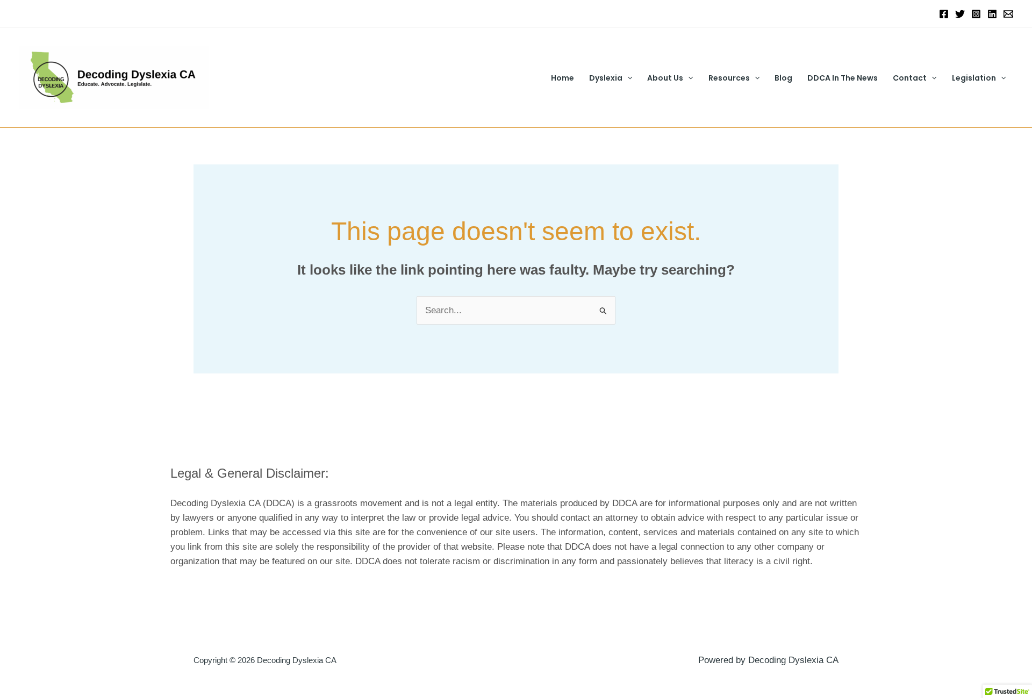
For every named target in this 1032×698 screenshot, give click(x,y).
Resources (729, 78)
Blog (783, 78)
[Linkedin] (992, 14)
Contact (910, 78)
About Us (665, 78)
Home (562, 78)
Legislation (974, 78)
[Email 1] (1008, 14)
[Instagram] (976, 14)
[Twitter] (960, 14)
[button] (627, 78)
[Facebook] (944, 14)
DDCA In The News (842, 78)
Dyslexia (605, 78)
